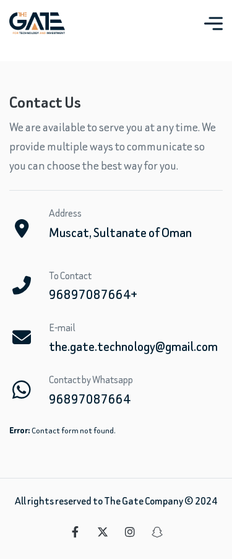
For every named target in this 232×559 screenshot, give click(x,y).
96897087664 (90, 399)
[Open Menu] (213, 23)
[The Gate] (37, 23)
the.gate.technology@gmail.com (133, 346)
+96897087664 (93, 294)
